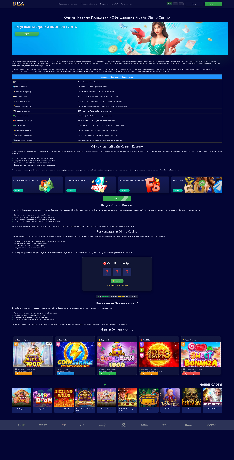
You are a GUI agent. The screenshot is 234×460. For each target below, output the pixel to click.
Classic (169, 4)
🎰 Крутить (117, 281)
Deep (181, 4)
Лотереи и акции (127, 4)
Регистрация (213, 4)
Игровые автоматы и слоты (68, 4)
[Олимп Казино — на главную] (18, 4)
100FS (71, 190)
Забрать (27, 34)
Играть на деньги (23, 374)
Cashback (18, 190)
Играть (117, 198)
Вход (194, 4)
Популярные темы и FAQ (109, 4)
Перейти (177, 190)
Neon (175, 4)
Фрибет (124, 190)
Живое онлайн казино (89, 4)
